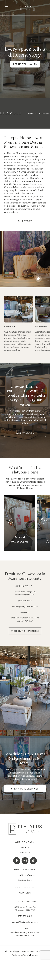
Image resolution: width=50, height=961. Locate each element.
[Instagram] (25, 860)
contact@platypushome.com (25, 606)
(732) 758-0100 (25, 600)
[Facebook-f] (16, 860)
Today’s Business (30, 955)
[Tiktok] (33, 860)
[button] (6, 7)
